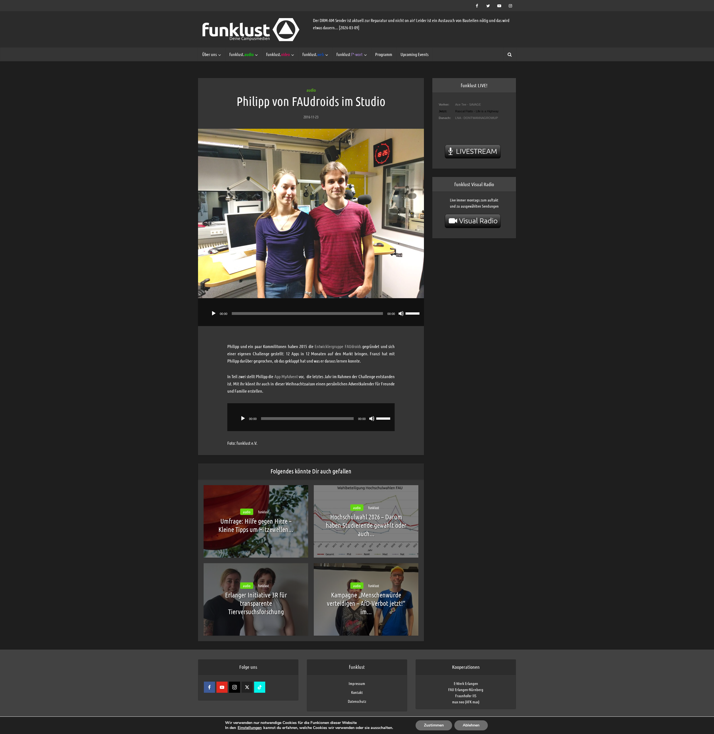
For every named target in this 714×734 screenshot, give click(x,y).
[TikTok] (259, 687)
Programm (383, 54)
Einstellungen (250, 727)
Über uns (209, 54)
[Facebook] (209, 687)
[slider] (413, 313)
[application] (311, 312)
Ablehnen (471, 725)
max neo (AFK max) (465, 701)
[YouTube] (222, 687)
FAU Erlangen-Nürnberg (465, 689)
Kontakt (357, 692)
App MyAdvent (286, 376)
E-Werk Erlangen (466, 683)
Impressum (357, 683)
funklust (349, 54)
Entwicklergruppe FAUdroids (338, 346)
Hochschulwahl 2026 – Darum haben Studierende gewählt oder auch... (366, 525)
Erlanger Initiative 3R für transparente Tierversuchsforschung (256, 603)
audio (311, 90)
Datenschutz (357, 701)
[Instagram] (234, 687)
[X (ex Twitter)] (247, 687)
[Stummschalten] (401, 313)
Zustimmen (434, 725)
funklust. (241, 54)
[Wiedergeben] (213, 313)
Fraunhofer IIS (465, 695)
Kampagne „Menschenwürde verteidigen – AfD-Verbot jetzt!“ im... (366, 603)
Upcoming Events (414, 54)
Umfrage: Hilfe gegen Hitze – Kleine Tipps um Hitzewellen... (255, 525)
